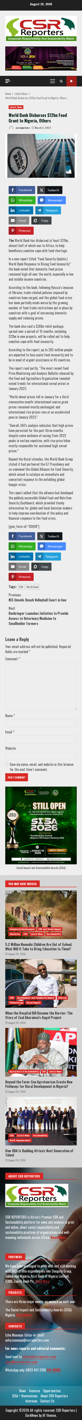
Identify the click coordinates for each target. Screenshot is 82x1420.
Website (10, 748)
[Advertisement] (41, 58)
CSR (21, 587)
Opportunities (52, 1390)
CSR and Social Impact (49, 929)
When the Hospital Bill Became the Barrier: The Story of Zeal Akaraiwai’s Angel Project (41, 983)
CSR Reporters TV (71, 81)
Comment (12, 658)
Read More (58, 1237)
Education (15, 934)
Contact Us (47, 1400)
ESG (25, 934)
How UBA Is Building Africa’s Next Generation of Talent (41, 1121)
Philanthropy (16, 1002)
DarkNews (31, 1415)
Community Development (22, 929)
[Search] (61, 81)
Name (10, 715)
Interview (31, 1400)
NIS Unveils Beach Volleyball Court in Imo (37, 597)
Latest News (16, 107)
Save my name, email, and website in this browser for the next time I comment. (42, 767)
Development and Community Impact (35, 997)
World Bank (32, 587)
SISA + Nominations (25, 1395)
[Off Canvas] (7, 81)
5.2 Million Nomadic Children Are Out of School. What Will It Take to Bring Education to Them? (41, 914)
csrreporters (22, 127)
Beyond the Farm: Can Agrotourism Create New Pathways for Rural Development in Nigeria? (41, 1052)
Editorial (62, 997)
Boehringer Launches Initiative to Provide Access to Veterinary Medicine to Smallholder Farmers (38, 616)
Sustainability (53, 934)
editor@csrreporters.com (39, 1356)
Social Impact (33, 1002)
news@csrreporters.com (21, 1361)
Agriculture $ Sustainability (24, 1071)
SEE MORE (54, 1370)
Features (34, 1390)
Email (9, 731)
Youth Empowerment (20, 1140)
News (22, 1390)
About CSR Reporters (54, 1395)
